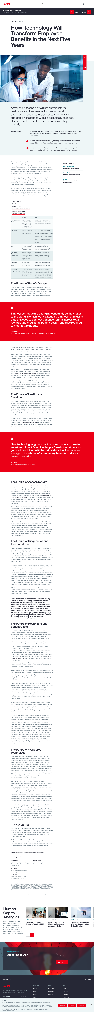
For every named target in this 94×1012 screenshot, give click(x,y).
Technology (66, 991)
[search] (42, 4)
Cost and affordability (18, 211)
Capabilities (16, 4)
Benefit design (16, 201)
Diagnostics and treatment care (21, 209)
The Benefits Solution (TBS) (28, 422)
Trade (64, 988)
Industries (23, 4)
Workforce (66, 997)
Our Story (36, 988)
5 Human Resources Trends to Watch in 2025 (35, 923)
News (78, 4)
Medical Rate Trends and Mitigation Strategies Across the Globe (57, 924)
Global (88, 4)
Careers (68, 4)
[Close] (91, 1004)
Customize (62, 1005)
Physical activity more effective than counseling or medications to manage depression (27, 852)
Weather (65, 994)
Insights (31, 4)
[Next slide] (32, 935)
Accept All (81, 1005)
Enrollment (15, 204)
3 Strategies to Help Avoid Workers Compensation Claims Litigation (80, 924)
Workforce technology (18, 214)
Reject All (72, 1005)
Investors (73, 4)
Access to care (16, 206)
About (37, 4)
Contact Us (60, 4)
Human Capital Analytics (12, 10)
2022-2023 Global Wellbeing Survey (25, 373)
